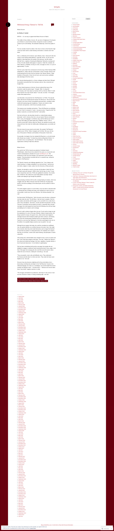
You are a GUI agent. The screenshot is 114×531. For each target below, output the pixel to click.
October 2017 (21, 446)
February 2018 (21, 440)
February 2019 (21, 422)
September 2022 (22, 367)
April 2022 (20, 374)
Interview (32, 278)
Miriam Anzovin (36, 281)
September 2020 (22, 401)
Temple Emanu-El (77, 154)
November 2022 (22, 364)
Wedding (75, 163)
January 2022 (21, 379)
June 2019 (20, 416)
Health (74, 79)
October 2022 (21, 366)
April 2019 (20, 419)
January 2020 (21, 406)
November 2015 (22, 475)
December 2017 (22, 443)
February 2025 (21, 324)
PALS (74, 120)
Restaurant (75, 129)
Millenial (30, 281)
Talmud (42, 281)
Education (75, 65)
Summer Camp (76, 146)
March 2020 (21, 404)
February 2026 (21, 304)
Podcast (75, 123)
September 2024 (22, 332)
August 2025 (21, 314)
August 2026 (21, 296)
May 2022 (20, 372)
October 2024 (21, 330)
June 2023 (20, 354)
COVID (74, 53)
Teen (74, 149)
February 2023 (21, 359)
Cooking (75, 52)
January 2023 (21, 361)
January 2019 (21, 424)
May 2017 (20, 453)
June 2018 (20, 434)
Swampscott (75, 147)
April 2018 (20, 437)
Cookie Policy (33, 528)
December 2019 (22, 408)
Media (74, 102)
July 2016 (20, 466)
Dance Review (76, 55)
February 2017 (21, 456)
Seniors (74, 144)
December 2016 (22, 459)
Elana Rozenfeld (77, 66)
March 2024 (21, 341)
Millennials (41, 278)
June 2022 (20, 370)
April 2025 (20, 320)
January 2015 (21, 490)
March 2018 (21, 438)
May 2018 (20, 435)
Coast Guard (76, 45)
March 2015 (21, 487)
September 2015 (22, 479)
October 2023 (21, 348)
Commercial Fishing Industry (79, 47)
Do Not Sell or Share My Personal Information (62, 525)
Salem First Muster (77, 138)
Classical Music (76, 44)
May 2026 (20, 301)
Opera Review (76, 116)
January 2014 (21, 508)
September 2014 (22, 496)
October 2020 (21, 400)
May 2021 (20, 390)
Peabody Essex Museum (78, 121)
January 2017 (21, 458)
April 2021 (20, 391)
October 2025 (21, 311)
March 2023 (21, 358)
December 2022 (22, 362)
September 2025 (22, 312)
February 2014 (21, 506)
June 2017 (20, 451)
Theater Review (76, 155)
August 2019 (21, 414)
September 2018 (22, 429)
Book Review (76, 31)
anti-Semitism (76, 26)
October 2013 (21, 511)
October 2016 (21, 463)
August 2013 (21, 514)
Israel (74, 89)
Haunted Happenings (78, 78)
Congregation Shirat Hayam (79, 50)
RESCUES (75, 128)
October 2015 (21, 477)
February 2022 (21, 377)
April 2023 (20, 356)
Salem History (76, 139)
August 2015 (21, 480)
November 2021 (22, 382)
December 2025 (22, 307)
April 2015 (20, 485)
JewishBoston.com (43, 153)
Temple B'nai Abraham (78, 152)
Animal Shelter (76, 24)
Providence (75, 126)
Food (74, 73)
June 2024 (20, 337)
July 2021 (20, 388)
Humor (28, 278)
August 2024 (21, 333)
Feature (24, 278)
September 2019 (22, 413)
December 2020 (22, 396)
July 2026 (20, 298)
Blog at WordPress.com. (46, 525)
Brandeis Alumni (76, 34)
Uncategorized (76, 159)
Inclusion (75, 84)
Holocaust (75, 81)
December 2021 (22, 380)
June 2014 (20, 501)
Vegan (74, 160)
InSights (57, 7)
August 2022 (21, 369)
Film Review (76, 71)
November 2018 (22, 427)
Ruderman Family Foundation (79, 131)
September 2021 (22, 385)
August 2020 (21, 403)
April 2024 (20, 340)
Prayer (74, 125)
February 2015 (21, 488)
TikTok (45, 281)
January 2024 (21, 345)
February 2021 (21, 395)
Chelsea (75, 41)
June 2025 (20, 317)
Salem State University (78, 142)
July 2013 (20, 516)
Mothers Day (76, 108)
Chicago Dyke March (77, 42)
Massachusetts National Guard (80, 99)
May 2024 (20, 338)
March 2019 (21, 421)
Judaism (37, 278)
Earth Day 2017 (76, 62)
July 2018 (20, 432)
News (74, 113)
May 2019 (20, 417)
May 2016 (20, 467)
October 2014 (21, 495)
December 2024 (22, 327)
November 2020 (22, 398)
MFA (74, 104)
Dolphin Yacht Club (77, 60)
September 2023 (22, 349)
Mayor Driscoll (76, 100)
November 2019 (22, 409)
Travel (74, 157)
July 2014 (20, 500)
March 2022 (21, 375)
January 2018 (21, 442)
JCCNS (74, 91)
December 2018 (22, 425)
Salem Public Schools (78, 141)
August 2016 (21, 464)
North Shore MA (76, 115)
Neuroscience (76, 112)
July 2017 (20, 450)
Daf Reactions (25, 281)
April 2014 (20, 505)
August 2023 (21, 351)
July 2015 (20, 482)
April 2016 (20, 469)
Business (75, 36)
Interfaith (75, 86)
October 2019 (21, 411)
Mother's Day (76, 107)
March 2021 (21, 393)
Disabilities (75, 58)
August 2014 (21, 498)
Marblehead (75, 97)
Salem (74, 133)
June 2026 (20, 299)
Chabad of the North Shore (79, 39)
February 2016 (21, 472)
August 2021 (21, 387)
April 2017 (20, 455)
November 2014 (22, 493)
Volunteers (75, 162)
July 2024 (20, 335)
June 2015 (20, 484)
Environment (76, 68)
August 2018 (21, 430)
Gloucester (75, 76)
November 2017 (22, 445)
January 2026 (21, 306)
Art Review (75, 28)
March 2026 (21, 303)
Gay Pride (75, 74)
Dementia (75, 57)
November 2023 (22, 346)
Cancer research (77, 37)
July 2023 (20, 353)
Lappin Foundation (77, 95)
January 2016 (21, 474)
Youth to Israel (76, 167)
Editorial (75, 63)
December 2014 (22, 492)
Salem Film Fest (76, 136)
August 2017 (21, 448)
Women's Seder (76, 165)
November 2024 (22, 328)
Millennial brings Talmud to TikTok (30, 24)
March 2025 (21, 322)
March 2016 (21, 471)
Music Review (76, 110)
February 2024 (21, 343)
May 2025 (20, 319)
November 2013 (22, 509)
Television (75, 150)
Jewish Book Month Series (79, 92)
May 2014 (20, 503)
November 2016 (22, 461)
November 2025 (22, 309)
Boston (74, 32)
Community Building (77, 49)
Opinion (75, 118)
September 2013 (22, 513)
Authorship (75, 29)
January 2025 (21, 325)
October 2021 (21, 383)
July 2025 (20, 316)
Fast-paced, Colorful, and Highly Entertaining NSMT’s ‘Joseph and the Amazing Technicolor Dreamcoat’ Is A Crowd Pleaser (83, 187)
